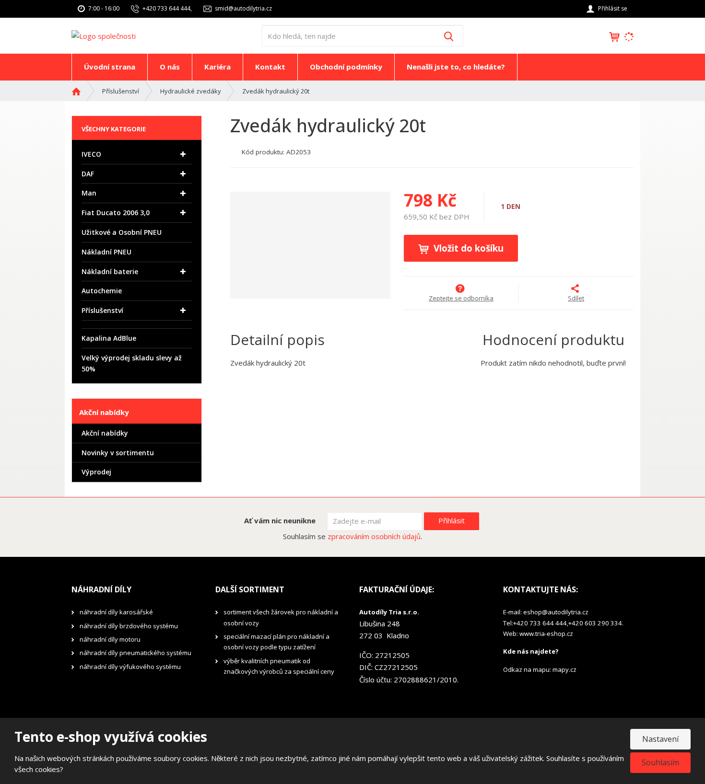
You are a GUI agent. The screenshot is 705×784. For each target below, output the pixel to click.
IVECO (91, 154)
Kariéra (217, 66)
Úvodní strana (109, 66)
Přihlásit (451, 520)
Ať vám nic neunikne (280, 520)
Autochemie (102, 290)
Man (89, 192)
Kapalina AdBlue (109, 338)
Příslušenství (102, 310)
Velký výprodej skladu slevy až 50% (132, 363)
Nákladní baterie (110, 271)
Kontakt (270, 66)
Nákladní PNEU (106, 251)
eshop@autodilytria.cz (555, 612)
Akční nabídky (105, 433)
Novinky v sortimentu (118, 452)
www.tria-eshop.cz (546, 633)
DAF (88, 173)
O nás (170, 66)
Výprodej (96, 471)
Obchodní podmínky (346, 66)
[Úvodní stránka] (103, 35)
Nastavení (660, 739)
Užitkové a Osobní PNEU (122, 232)
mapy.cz (564, 669)
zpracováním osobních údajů (374, 536)
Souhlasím (660, 762)
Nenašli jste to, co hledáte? (456, 66)
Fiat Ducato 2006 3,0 (116, 212)
